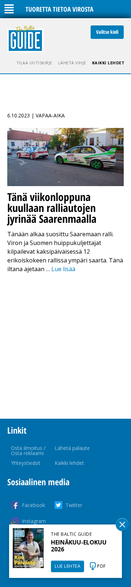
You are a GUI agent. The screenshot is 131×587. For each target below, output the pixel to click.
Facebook (33, 505)
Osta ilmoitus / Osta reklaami (28, 451)
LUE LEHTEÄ (67, 566)
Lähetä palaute (72, 448)
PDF (101, 566)
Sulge (122, 524)
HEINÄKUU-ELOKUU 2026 (79, 545)
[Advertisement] (65, 346)
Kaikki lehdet (108, 62)
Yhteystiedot (25, 462)
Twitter (74, 505)
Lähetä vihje (72, 62)
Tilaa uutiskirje (34, 62)
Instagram (34, 521)
